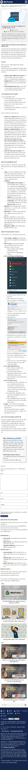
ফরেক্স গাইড (8, 31)
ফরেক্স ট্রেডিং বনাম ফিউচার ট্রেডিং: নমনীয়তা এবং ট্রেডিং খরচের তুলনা (14, 621)
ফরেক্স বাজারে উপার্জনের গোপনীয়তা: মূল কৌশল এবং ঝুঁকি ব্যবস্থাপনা (14, 639)
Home (2, 5)
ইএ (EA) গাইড (13, 31)
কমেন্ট (1, 473)
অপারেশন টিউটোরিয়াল (20, 31)
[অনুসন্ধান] (25, 705)
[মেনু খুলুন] (26, 1)
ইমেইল (2, 498)
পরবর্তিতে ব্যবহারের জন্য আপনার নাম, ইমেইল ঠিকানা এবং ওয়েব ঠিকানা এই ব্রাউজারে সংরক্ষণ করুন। (13, 513)
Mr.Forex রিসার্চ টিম (15, 438)
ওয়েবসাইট (2, 504)
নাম (1, 492)
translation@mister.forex (9, 747)
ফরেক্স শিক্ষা (6, 460)
